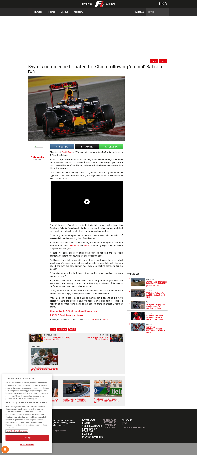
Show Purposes (27, 445)
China (53, 329)
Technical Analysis (92, 426)
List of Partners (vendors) (16, 431)
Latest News (88, 420)
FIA (147, 302)
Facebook (92, 319)
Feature (149, 291)
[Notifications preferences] (5, 449)
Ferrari (87, 245)
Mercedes (74, 245)
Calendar (110, 4)
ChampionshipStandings (89, 430)
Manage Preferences (134, 427)
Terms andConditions (110, 426)
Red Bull (72, 329)
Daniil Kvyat (67, 152)
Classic (86, 423)
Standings (87, 4)
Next (163, 61)
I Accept (27, 437)
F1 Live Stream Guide (92, 437)
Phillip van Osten (39, 157)
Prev (154, 61)
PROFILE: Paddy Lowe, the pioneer (66, 315)
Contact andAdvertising (109, 421)
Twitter (104, 319)
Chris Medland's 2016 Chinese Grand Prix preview (73, 311)
